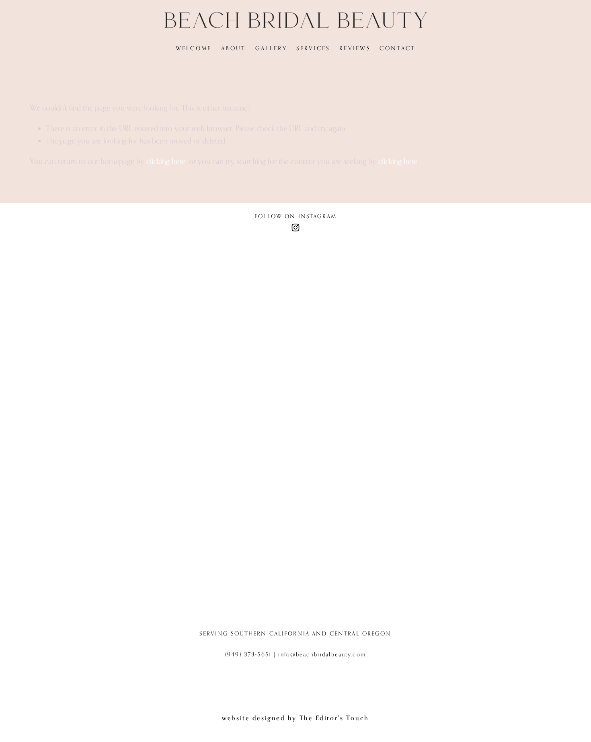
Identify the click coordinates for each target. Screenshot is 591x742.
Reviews (354, 48)
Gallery (271, 48)
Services (313, 48)
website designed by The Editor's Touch (295, 718)
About (233, 48)
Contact (397, 48)
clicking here (165, 161)
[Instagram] (295, 227)
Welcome (194, 48)
